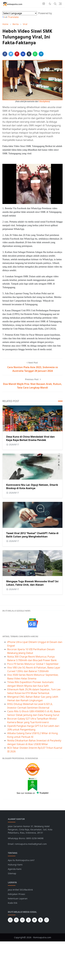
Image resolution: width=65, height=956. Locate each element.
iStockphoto (44, 101)
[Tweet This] (10, 54)
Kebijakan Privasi (16, 894)
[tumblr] (40, 920)
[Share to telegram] (41, 54)
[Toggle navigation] (60, 3)
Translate (13, 17)
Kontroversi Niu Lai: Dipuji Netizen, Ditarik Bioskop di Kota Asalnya (32, 486)
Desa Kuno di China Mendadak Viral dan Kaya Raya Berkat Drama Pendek (30, 438)
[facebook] (28, 920)
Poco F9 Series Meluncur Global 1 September (33, 664)
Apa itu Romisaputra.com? (21, 860)
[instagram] (43, 4)
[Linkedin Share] (23, 54)
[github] (46, 920)
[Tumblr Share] (29, 54)
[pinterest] (16, 920)
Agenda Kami (14, 869)
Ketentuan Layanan (18, 898)
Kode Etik (12, 902)
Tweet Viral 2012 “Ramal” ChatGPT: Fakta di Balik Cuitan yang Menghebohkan (32, 534)
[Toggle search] (55, 4)
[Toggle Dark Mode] (49, 3)
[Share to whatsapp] (35, 54)
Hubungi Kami (15, 864)
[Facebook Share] (4, 54)
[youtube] (22, 920)
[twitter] (34, 920)
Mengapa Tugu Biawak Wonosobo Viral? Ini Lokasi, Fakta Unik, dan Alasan (32, 583)
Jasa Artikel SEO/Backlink (20, 889)
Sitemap (12, 873)
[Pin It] (17, 54)
